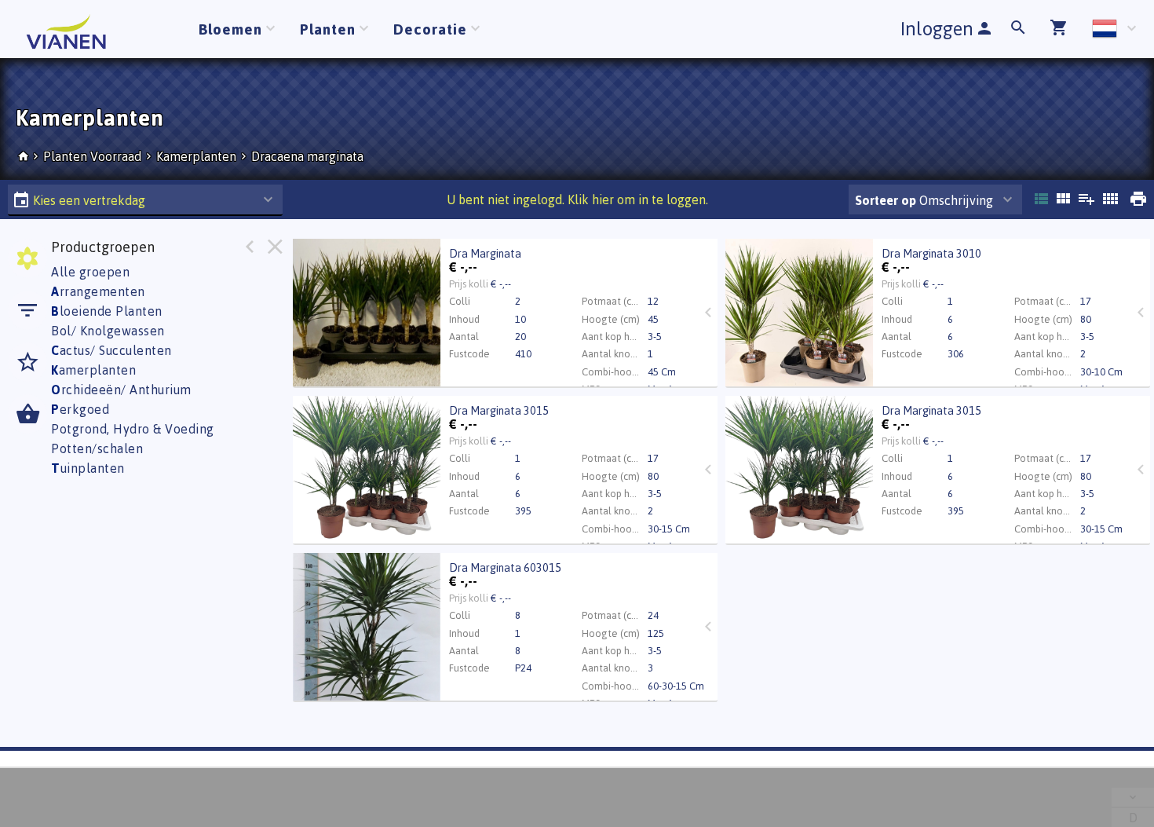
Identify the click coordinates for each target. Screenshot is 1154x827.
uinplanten (88, 468)
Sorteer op (885, 200)
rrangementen (98, 291)
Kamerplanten (196, 156)
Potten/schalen (97, 448)
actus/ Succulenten (111, 350)
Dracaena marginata (307, 156)
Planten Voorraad (93, 156)
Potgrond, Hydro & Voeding (132, 429)
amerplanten (93, 370)
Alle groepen (90, 272)
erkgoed (80, 409)
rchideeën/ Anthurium (121, 389)
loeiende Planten (107, 311)
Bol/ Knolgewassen (108, 330)
